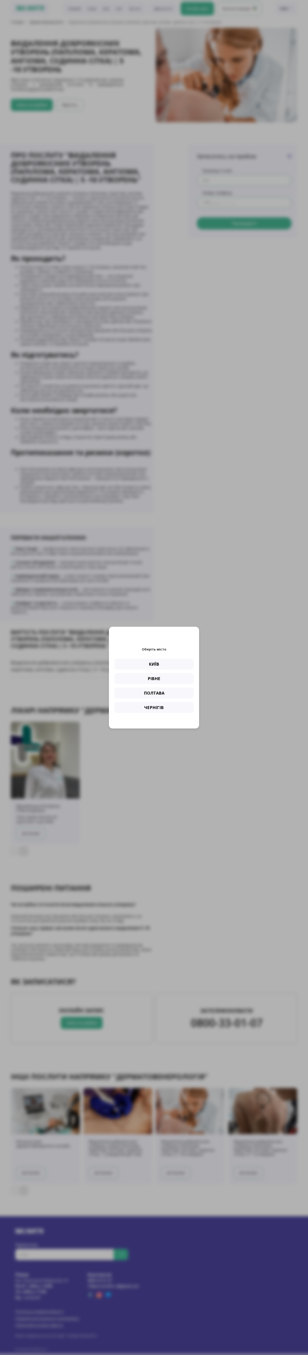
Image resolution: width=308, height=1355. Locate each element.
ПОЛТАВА (154, 693)
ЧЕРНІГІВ (154, 707)
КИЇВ (154, 664)
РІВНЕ (154, 678)
